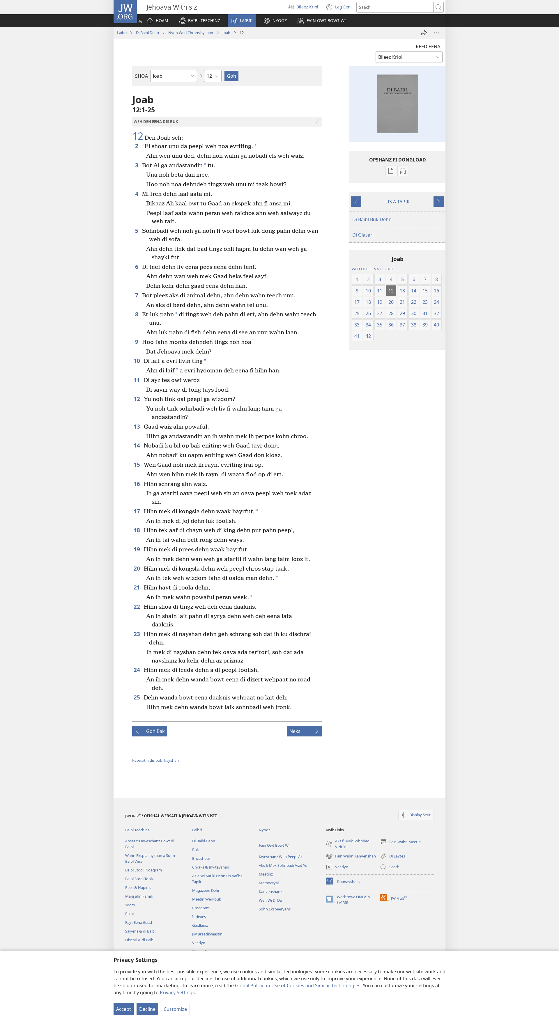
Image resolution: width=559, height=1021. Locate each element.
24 (137, 669)
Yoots (130, 905)
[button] (199, 20)
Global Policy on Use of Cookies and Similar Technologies (297, 985)
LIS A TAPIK (397, 201)
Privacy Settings (177, 992)
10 (137, 360)
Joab (226, 32)
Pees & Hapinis (138, 887)
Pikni (129, 913)
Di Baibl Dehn (147, 32)
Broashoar (201, 858)
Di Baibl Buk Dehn (372, 219)
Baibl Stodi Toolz (139, 878)
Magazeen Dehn (206, 890)
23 (137, 634)
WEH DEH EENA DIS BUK (373, 268)
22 (137, 606)
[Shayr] (424, 33)
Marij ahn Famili (139, 896)
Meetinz (266, 874)
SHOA (141, 76)
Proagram (201, 907)
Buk (195, 849)
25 (137, 697)
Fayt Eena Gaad (138, 922)
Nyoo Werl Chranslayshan (190, 32)
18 (137, 530)
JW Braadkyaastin (207, 934)
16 (137, 483)
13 (137, 426)
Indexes (199, 916)
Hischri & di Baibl (139, 939)
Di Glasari (363, 235)
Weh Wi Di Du (270, 900)
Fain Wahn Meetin (400, 842)
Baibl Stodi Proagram (143, 870)
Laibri (122, 32)
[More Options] (436, 33)
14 (137, 445)
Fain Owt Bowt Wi (274, 845)
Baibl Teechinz (137, 829)
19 (137, 549)
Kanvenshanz (270, 891)
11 (137, 380)
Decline (147, 1009)
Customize (175, 1009)
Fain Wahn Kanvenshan (351, 856)
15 (137, 464)
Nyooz (264, 829)
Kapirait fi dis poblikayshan (155, 760)
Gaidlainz (200, 925)
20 (137, 568)
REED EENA (428, 46)
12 (137, 136)
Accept (123, 1009)
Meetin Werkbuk (206, 899)
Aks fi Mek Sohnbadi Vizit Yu (283, 865)
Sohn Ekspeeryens (275, 909)
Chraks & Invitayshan (210, 867)
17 (137, 511)
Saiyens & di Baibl (140, 931)
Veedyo (198, 942)
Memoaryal (269, 882)
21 (137, 587)
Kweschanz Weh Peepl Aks (281, 856)
